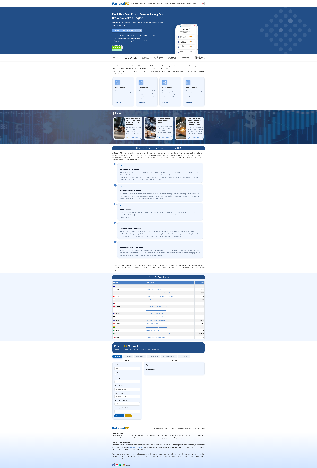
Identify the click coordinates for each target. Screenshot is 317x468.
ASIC (138, 447)
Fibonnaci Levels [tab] (170, 356)
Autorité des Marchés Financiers (154, 313)
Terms (203, 428)
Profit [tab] (118, 356)
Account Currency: (120, 400)
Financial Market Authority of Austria (155, 289)
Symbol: (117, 365)
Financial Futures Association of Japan (156, 337)
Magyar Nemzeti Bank (152, 323)
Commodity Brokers (169, 3)
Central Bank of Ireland (152, 330)
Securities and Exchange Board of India (156, 327)
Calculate (119, 415)
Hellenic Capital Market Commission (155, 320)
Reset (128, 415)
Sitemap (128, 465)
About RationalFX (158, 428)
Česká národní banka (152, 303)
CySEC (130, 447)
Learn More (118, 102)
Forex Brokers (133, 3)
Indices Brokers (180, 3)
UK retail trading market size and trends (163, 120)
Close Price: (118, 393)
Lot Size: (117, 378)
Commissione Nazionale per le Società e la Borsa (159, 333)
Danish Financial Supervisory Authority (156, 306)
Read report (135, 137)
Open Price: (118, 386)
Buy (118, 372)
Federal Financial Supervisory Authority (156, 316)
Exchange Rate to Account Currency (126, 408)
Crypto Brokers (151, 3)
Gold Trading (167, 87)
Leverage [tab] (141, 356)
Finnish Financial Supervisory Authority (156, 310)
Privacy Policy (196, 428)
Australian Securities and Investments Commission (159, 286)
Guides (188, 3)
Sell (118, 374)
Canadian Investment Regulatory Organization (158, 292)
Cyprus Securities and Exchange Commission (158, 299)
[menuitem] (203, 3)
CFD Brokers (143, 3)
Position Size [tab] (154, 356)
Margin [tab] (129, 356)
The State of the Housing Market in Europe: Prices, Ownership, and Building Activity (195, 122)
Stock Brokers (159, 3)
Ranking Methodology (170, 428)
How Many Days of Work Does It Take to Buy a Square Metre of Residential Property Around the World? (133, 124)
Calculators (180, 428)
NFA (142, 447)
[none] (203, 3)
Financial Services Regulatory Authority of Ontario (159, 296)
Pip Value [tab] (185, 356)
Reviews (195, 3)
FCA (134, 447)
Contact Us (188, 428)
